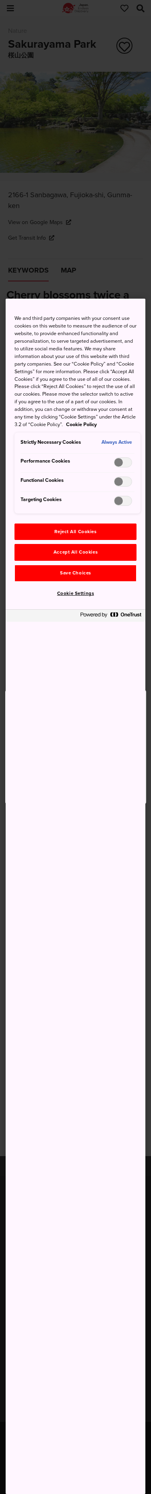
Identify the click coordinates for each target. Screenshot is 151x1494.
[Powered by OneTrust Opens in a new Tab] (110, 617)
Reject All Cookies (75, 531)
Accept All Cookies (75, 552)
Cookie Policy (81, 424)
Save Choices (75, 573)
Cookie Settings (75, 593)
